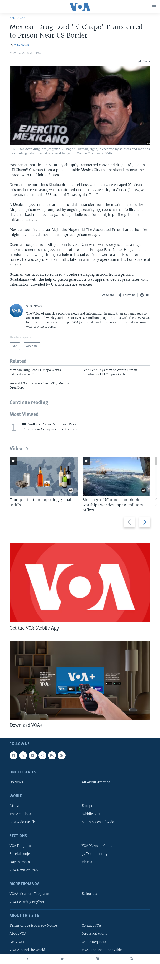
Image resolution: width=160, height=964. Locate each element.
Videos (87, 862)
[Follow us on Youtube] (33, 755)
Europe (87, 806)
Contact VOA (91, 926)
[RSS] (52, 755)
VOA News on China (97, 846)
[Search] (131, 959)
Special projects (22, 854)
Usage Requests (94, 942)
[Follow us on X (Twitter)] (23, 755)
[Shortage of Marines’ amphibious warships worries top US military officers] (116, 476)
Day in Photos (20, 862)
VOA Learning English (27, 902)
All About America (96, 782)
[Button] (144, 61)
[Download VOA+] (80, 680)
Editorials (89, 894)
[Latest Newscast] (28, 959)
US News (16, 782)
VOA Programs (21, 846)
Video (16, 449)
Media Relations (94, 934)
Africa (14, 806)
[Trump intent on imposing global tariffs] (44, 476)
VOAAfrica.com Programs (30, 894)
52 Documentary (95, 854)
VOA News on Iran (24, 870)
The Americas (20, 814)
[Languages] (97, 959)
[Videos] (62, 959)
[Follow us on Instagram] (42, 755)
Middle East (91, 814)
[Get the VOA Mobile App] (80, 582)
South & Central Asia (98, 822)
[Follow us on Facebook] (14, 755)
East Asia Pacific (23, 822)
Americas (17, 18)
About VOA (18, 934)
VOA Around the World (27, 950)
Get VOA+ (17, 942)
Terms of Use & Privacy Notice (33, 926)
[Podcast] (61, 755)
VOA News (21, 45)
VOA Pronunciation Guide (102, 950)
